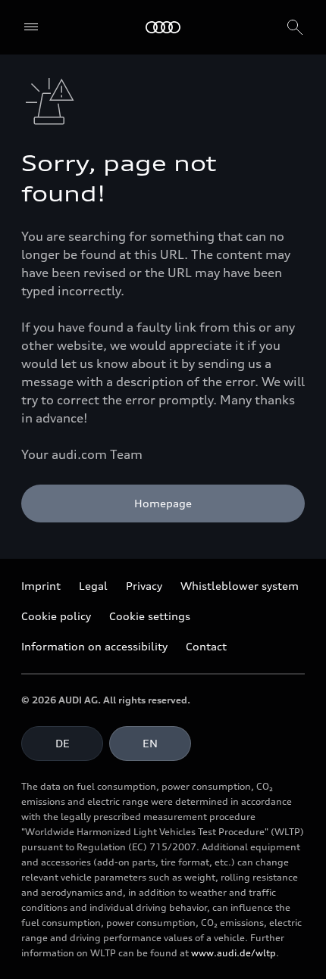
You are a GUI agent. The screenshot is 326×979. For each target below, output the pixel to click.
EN (150, 743)
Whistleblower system (239, 585)
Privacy (144, 585)
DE (62, 743)
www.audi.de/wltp (233, 953)
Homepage (163, 503)
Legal (93, 585)
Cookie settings (149, 616)
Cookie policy (56, 616)
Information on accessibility (94, 646)
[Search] (295, 27)
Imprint (41, 585)
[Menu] (31, 27)
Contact (206, 646)
